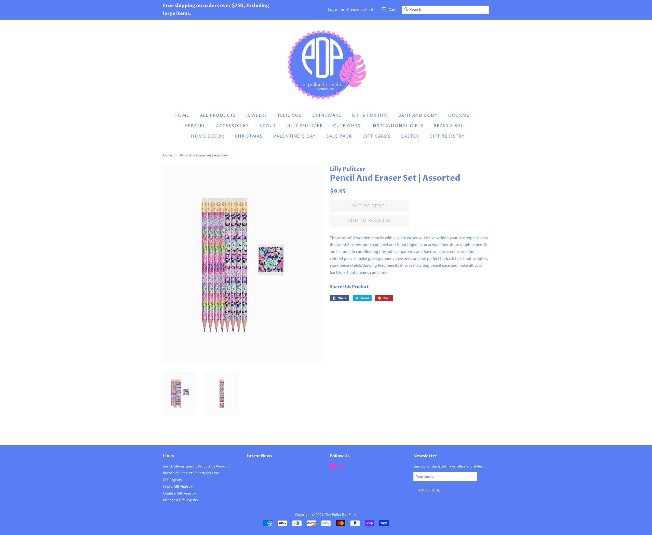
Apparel (195, 126)
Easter (410, 136)
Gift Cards (376, 136)
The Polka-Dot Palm (340, 514)
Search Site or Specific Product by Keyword (196, 466)
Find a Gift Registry (178, 486)
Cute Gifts (347, 126)
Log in (333, 9)
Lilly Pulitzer (304, 126)
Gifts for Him (370, 115)
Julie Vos (290, 115)
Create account (360, 9)
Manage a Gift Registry (180, 500)
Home (181, 115)
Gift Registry (447, 136)
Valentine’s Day (294, 136)
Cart (392, 9)
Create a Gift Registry (179, 493)
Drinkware (326, 115)
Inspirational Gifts (397, 126)
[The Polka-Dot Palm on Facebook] (333, 467)
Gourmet (460, 115)
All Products (218, 115)
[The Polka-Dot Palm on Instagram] (341, 467)
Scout (267, 126)
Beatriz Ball (450, 126)
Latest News (259, 456)
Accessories (232, 126)
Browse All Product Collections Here (191, 473)
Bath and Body (418, 115)
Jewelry (256, 115)
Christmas (249, 136)
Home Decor (207, 136)
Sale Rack (339, 136)
